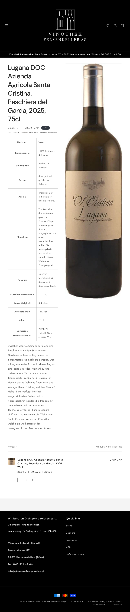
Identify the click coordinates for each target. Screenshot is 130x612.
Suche (69, 525)
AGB (68, 547)
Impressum (71, 540)
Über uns (70, 532)
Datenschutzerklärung (96, 601)
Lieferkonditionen (75, 554)
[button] (6, 25)
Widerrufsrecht (77, 601)
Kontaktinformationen (101, 604)
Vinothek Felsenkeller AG (39, 601)
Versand (24, 132)
